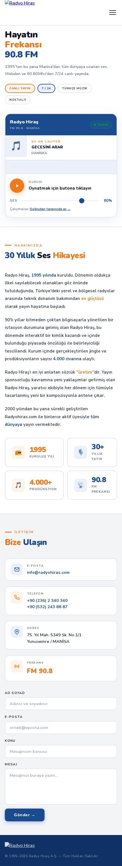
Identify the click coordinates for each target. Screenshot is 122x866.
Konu (10, 741)
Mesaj (11, 764)
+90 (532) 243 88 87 (47, 607)
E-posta (13, 717)
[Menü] (112, 12)
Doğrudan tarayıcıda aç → (50, 209)
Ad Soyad (15, 693)
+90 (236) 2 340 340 (47, 600)
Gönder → (24, 815)
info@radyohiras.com (48, 572)
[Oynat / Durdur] (17, 186)
